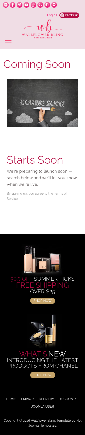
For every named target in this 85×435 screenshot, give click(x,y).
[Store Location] (54, 5)
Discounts (67, 399)
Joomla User (42, 406)
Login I (52, 15)
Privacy (27, 399)
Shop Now (43, 301)
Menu (8, 43)
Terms (11, 399)
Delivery (46, 399)
